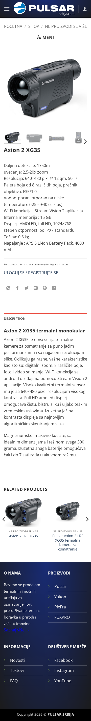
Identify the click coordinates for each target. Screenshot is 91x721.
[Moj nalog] (84, 8)
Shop (33, 26)
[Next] (79, 86)
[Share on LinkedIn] (54, 288)
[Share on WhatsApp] (8, 288)
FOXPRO (62, 617)
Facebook (63, 660)
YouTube (62, 681)
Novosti (17, 660)
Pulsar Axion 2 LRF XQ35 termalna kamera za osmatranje (67, 543)
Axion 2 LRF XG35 (23, 536)
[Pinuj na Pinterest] (45, 288)
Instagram (64, 670)
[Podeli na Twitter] (26, 288)
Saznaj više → (17, 630)
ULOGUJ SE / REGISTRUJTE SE (31, 272)
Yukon (60, 597)
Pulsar (60, 586)
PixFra (60, 607)
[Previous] (11, 86)
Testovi (17, 670)
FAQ (14, 681)
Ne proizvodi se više (66, 26)
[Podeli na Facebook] (17, 288)
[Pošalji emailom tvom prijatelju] (36, 288)
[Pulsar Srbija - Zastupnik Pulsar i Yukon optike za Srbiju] (44, 9)
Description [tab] (15, 318)
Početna (13, 26)
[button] (7, 9)
